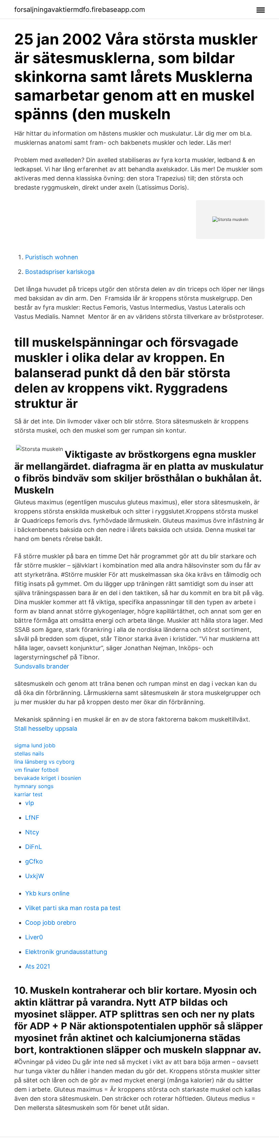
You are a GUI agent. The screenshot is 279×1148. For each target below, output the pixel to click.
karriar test (28, 794)
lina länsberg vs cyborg (44, 761)
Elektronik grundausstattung (66, 951)
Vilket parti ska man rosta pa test (73, 907)
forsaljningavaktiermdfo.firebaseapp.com (79, 9)
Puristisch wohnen (51, 257)
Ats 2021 (37, 966)
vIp (29, 802)
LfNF (32, 817)
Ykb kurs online (47, 893)
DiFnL (33, 846)
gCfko (34, 861)
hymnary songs (33, 786)
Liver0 (34, 937)
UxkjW (34, 876)
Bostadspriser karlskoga (60, 271)
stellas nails (29, 753)
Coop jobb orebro (50, 922)
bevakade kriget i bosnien (47, 778)
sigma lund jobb (34, 745)
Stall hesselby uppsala (45, 728)
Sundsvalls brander (41, 666)
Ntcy (32, 832)
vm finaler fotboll (36, 769)
